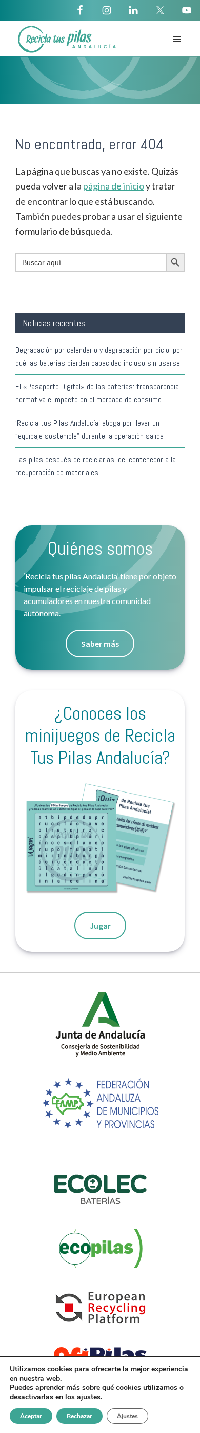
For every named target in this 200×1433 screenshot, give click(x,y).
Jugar (100, 925)
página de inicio (113, 186)
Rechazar (79, 1416)
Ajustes (127, 1416)
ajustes (89, 1397)
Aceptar (31, 1416)
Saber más (100, 643)
